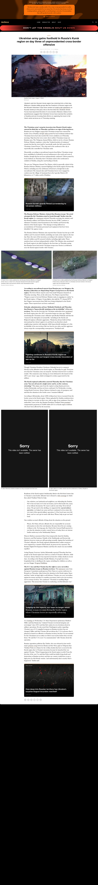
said (64, 369)
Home (38, 22)
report (43, 131)
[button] (49, 76)
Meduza (56, 49)
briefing (29, 621)
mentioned (69, 311)
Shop (59, 22)
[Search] (93, 22)
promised (67, 402)
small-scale (59, 107)
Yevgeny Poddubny (41, 563)
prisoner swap (32, 646)
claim (37, 386)
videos (46, 133)
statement (40, 218)
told (56, 299)
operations (66, 107)
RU (96, 22)
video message (62, 496)
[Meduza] (5, 22)
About (54, 22)
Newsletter (46, 22)
